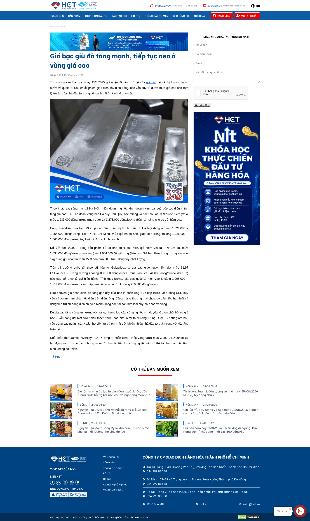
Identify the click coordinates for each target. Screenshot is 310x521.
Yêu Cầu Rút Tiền (113, 490)
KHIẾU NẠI (200, 16)
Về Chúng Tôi (180, 16)
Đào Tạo (108, 473)
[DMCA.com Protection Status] (249, 517)
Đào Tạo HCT (119, 16)
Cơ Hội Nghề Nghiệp (115, 484)
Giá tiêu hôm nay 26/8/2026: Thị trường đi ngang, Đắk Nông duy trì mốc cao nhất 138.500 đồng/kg (220, 429)
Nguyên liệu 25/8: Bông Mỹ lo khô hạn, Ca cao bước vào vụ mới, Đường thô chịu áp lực (113, 429)
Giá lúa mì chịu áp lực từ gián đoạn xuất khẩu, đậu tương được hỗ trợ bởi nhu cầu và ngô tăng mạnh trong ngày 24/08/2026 (116, 393)
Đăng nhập (224, 16)
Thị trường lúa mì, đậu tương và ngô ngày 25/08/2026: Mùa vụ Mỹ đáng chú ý (221, 393)
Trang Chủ (57, 16)
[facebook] (253, 5)
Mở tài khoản (249, 16)
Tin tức (61, 26)
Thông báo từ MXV (156, 16)
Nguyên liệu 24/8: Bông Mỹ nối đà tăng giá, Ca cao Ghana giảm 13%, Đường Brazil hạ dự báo (112, 411)
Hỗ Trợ (135, 16)
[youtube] (258, 6)
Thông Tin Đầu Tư (96, 16)
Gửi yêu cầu (202, 104)
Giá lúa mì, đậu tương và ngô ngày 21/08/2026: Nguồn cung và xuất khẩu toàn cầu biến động (221, 411)
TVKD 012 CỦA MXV (63, 469)
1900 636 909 (163, 6)
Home (53, 26)
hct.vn (203, 504)
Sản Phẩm (74, 16)
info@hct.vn (214, 6)
